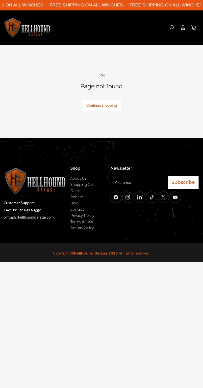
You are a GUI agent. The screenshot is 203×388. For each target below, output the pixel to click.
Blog (74, 203)
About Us (78, 178)
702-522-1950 (30, 210)
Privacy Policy (82, 215)
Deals (75, 191)
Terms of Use (81, 222)
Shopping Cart (82, 184)
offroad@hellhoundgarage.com (29, 217)
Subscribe (183, 182)
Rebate (76, 197)
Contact (77, 209)
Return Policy (82, 228)
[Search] (172, 27)
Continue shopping (101, 105)
